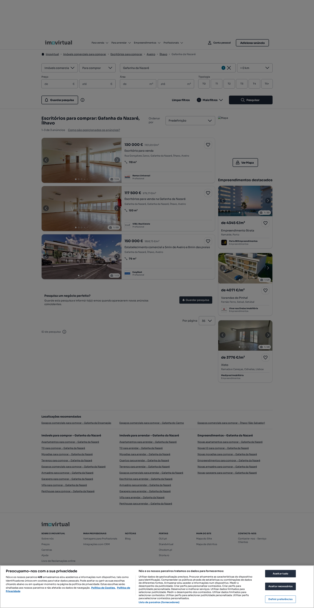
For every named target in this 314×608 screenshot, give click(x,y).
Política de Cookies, (103, 587)
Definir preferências (280, 599)
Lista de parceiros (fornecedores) (159, 602)
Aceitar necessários (280, 586)
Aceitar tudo (280, 573)
